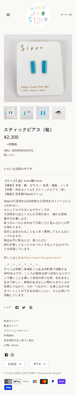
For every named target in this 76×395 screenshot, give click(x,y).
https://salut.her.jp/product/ (42, 257)
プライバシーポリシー (16, 330)
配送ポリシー (11, 325)
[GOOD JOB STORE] (38, 15)
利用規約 (9, 335)
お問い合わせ (11, 345)
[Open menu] (8, 14)
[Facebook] (6, 355)
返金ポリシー (11, 321)
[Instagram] (12, 355)
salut (11, 154)
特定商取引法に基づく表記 (19, 340)
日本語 (12, 364)
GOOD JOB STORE (24, 373)
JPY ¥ (37, 364)
